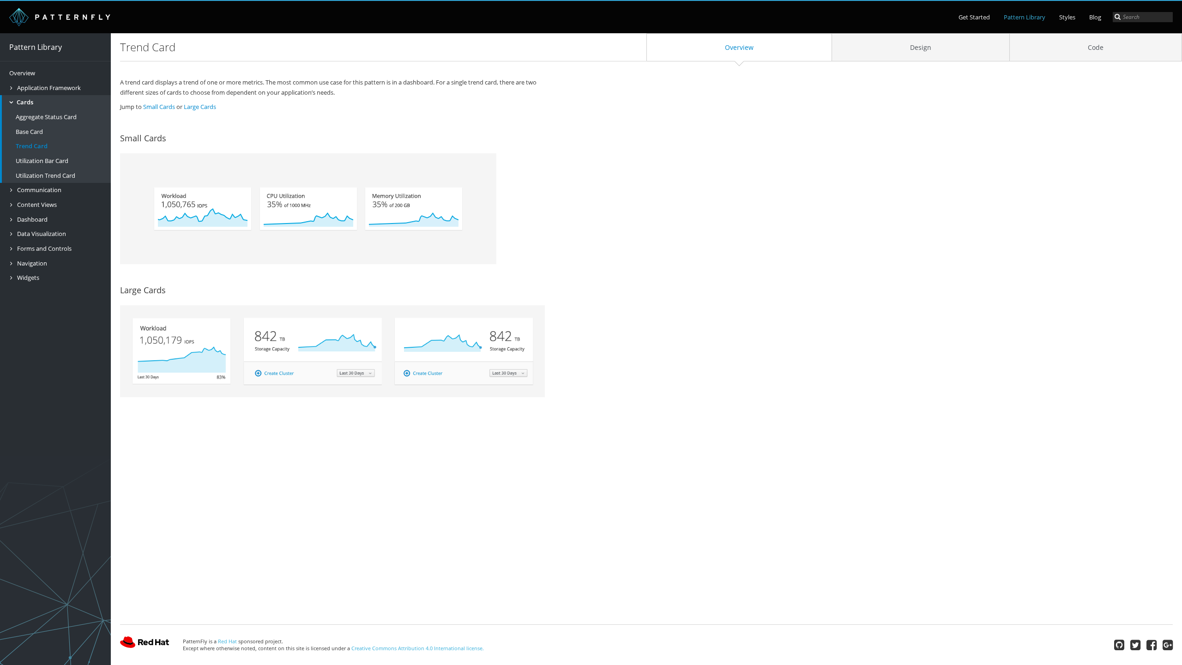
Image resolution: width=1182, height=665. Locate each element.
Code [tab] (1096, 47)
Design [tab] (920, 47)
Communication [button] (38, 190)
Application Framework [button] (48, 88)
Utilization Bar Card (42, 161)
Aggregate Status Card (46, 117)
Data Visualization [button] (41, 234)
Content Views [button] (36, 204)
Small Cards (159, 107)
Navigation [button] (31, 263)
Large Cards (200, 107)
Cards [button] (24, 102)
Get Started (974, 17)
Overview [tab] (739, 47)
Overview (22, 73)
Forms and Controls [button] (44, 248)
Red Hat (144, 644)
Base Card (29, 131)
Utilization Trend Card (45, 175)
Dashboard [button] (32, 219)
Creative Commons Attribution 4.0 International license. (417, 648)
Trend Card (32, 146)
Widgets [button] (27, 277)
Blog (1095, 17)
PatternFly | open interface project (60, 17)
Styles (1067, 17)
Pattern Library (1024, 17)
